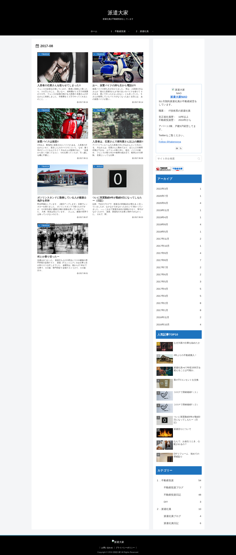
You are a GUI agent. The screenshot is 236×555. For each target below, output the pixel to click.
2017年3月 (178, 295)
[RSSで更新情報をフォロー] (180, 148)
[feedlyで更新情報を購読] (177, 148)
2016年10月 (178, 324)
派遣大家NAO (178, 96)
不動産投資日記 (178, 494)
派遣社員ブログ (178, 516)
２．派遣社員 (178, 509)
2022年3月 (178, 188)
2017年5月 (178, 281)
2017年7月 (178, 267)
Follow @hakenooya (170, 141)
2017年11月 (178, 238)
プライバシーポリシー (125, 548)
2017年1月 (178, 310)
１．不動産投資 (178, 480)
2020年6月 (178, 203)
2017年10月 (178, 245)
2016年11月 (178, 317)
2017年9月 (178, 253)
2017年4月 (178, 288)
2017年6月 (178, 274)
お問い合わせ (107, 548)
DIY (178, 501)
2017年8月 (178, 260)
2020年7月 (178, 195)
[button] (199, 158)
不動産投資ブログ (178, 487)
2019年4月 (178, 217)
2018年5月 (178, 231)
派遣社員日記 (178, 523)
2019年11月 (178, 210)
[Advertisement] (90, 297)
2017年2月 (178, 303)
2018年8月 (178, 224)
